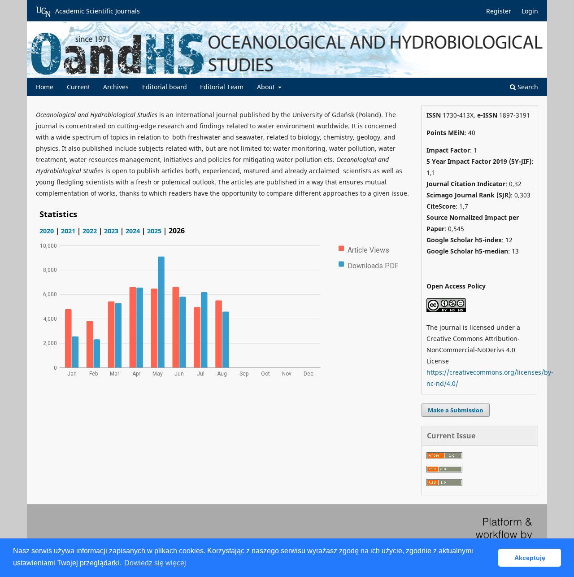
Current (78, 87)
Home (44, 87)
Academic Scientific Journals (97, 11)
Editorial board (164, 87)
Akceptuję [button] (529, 557)
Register (498, 11)
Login (530, 11)
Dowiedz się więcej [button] (155, 563)
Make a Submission (455, 410)
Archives (116, 87)
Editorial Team (222, 87)
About (267, 87)
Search (527, 87)
